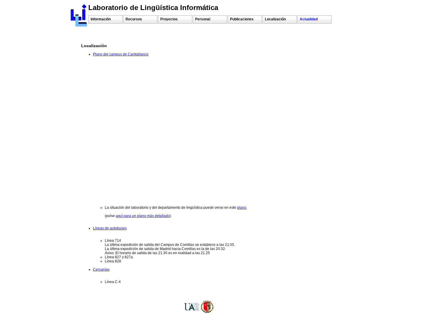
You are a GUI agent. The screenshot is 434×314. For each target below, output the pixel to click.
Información (101, 19)
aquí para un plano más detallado (143, 216)
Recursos (133, 19)
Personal (202, 19)
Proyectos (169, 19)
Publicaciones (242, 19)
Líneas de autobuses (110, 228)
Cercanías (101, 269)
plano (241, 208)
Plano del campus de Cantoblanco (121, 54)
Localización (275, 19)
